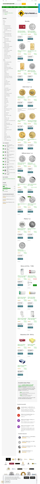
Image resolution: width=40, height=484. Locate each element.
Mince (21, 392)
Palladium (4, 42)
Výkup (4, 59)
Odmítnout (26, 477)
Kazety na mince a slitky (7, 56)
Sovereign (5, 29)
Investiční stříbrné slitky (7, 34)
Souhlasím (32, 477)
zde (16, 479)
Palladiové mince (6, 43)
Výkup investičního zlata (7, 30)
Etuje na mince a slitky (7, 55)
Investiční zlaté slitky (7, 26)
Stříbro (4, 32)
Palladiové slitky (6, 45)
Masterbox (5, 54)
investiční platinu (5, 189)
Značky (4, 60)
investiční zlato (5, 185)
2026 (4, 23)
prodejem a (24, 384)
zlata (30, 384)
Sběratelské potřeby (6, 47)
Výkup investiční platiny (7, 41)
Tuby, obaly (6, 52)
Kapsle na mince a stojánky (8, 50)
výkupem (27, 384)
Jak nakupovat (19, 0)
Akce (4, 20)
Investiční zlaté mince (7, 25)
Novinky (4, 21)
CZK (32, 0)
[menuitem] (3, 7)
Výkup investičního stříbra (8, 36)
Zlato (4, 24)
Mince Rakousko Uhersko (8, 28)
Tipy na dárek (6, 49)
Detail (35, 285)
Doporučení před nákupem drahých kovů (9, 178)
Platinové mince (6, 38)
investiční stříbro (5, 187)
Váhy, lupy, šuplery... (7, 58)
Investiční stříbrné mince (7, 33)
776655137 (5, 14)
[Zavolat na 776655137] (4, 0)
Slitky (21, 395)
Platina (4, 37)
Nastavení (7, 481)
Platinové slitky (6, 39)
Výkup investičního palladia (8, 46)
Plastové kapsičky (7, 51)
